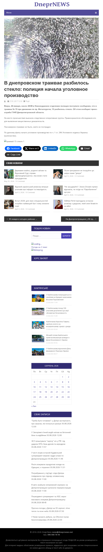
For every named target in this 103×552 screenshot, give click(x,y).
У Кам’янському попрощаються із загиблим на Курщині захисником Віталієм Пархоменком (58, 297)
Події (28, 101)
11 (40, 387)
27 (51, 397)
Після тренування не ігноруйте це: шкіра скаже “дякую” (79, 171)
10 (34, 387)
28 (57, 397)
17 (34, 392)
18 (40, 392)
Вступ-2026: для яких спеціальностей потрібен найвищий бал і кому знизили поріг (32, 203)
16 (68, 387)
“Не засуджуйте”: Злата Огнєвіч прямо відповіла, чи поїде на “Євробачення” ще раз (81, 189)
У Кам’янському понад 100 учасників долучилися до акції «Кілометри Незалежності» (57, 310)
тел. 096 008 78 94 (51, 535)
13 (51, 387)
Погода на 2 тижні (39, 247)
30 (68, 397)
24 (34, 397)
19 (46, 392)
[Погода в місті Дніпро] (51, 244)
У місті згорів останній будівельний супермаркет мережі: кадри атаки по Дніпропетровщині (47, 456)
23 (68, 392)
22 (63, 392)
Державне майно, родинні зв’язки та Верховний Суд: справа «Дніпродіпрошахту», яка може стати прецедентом (31, 174)
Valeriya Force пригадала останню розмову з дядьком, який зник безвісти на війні (81, 203)
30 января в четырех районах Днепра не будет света (25, 219)
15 (63, 387)
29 (63, 397)
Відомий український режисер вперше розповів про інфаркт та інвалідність (31, 188)
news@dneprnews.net (62, 532)
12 (46, 387)
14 (57, 387)
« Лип (33, 406)
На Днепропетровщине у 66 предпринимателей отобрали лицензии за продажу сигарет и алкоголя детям (82, 219)
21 (57, 392)
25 (40, 397)
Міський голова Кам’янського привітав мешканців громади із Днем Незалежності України (57, 337)
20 (51, 392)
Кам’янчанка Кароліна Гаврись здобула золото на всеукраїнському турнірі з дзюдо (58, 324)
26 (46, 397)
